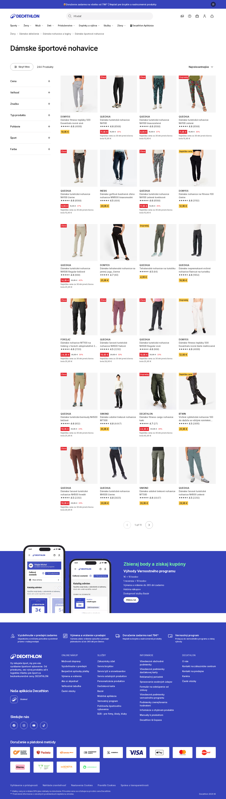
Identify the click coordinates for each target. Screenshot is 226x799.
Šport (13, 137)
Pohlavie (15, 126)
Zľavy (120, 25)
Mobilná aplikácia (106, 696)
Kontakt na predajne (193, 671)
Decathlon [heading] (189, 655)
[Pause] (213, 4)
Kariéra (186, 676)
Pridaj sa (131, 600)
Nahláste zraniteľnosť (54, 785)
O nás (185, 661)
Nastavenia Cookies (82, 785)
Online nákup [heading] (70, 655)
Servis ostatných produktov (112, 676)
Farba (13, 149)
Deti (49, 25)
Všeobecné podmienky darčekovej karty (152, 671)
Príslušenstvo (65, 25)
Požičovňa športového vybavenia (109, 708)
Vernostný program (107, 701)
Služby (107, 25)
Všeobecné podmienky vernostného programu (152, 696)
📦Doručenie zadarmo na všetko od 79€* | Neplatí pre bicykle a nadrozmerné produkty (109, 4)
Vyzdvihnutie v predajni (74, 666)
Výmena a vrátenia (72, 676)
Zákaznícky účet (106, 661)
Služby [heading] (101, 655)
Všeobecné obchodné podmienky (151, 663)
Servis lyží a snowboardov (111, 671)
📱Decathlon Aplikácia (142, 25)
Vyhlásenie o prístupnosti (24, 785)
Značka (14, 103)
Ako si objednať (70, 681)
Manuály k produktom (151, 715)
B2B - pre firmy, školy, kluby (112, 713)
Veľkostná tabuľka (71, 686)
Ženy (27, 25)
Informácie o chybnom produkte (157, 710)
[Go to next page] (149, 525)
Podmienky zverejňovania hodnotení (153, 704)
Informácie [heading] (146, 655)
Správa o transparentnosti (135, 785)
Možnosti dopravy (71, 661)
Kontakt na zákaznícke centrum (199, 666)
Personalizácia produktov (111, 681)
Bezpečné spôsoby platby (75, 671)
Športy (14, 25)
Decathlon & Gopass (151, 720)
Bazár (100, 691)
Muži (38, 25)
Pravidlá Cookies (107, 785)
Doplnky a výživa (88, 25)
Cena (13, 81)
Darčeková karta (106, 686)
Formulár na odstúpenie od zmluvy (154, 688)
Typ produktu (18, 115)
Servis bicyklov (105, 666)
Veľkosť (14, 92)
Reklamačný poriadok (151, 676)
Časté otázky (68, 691)
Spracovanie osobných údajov (156, 681)
